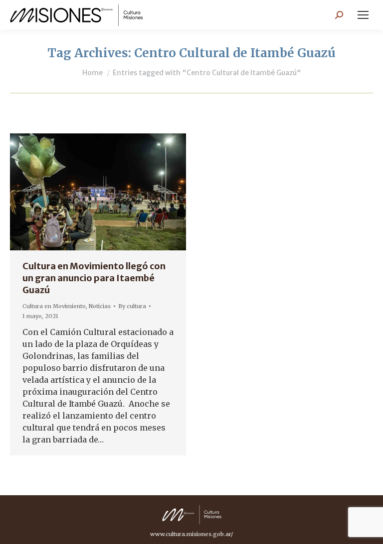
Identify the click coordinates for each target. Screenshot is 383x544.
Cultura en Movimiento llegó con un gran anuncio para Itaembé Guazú (94, 278)
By (132, 306)
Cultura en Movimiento (54, 306)
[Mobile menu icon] (363, 15)
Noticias (100, 306)
